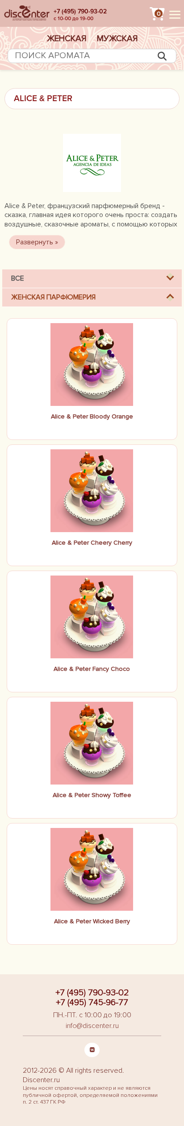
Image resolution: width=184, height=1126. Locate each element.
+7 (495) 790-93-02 (80, 11)
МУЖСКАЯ (117, 38)
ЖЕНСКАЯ (66, 38)
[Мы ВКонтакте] (92, 1050)
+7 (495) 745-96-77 (92, 1002)
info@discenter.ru (92, 1025)
